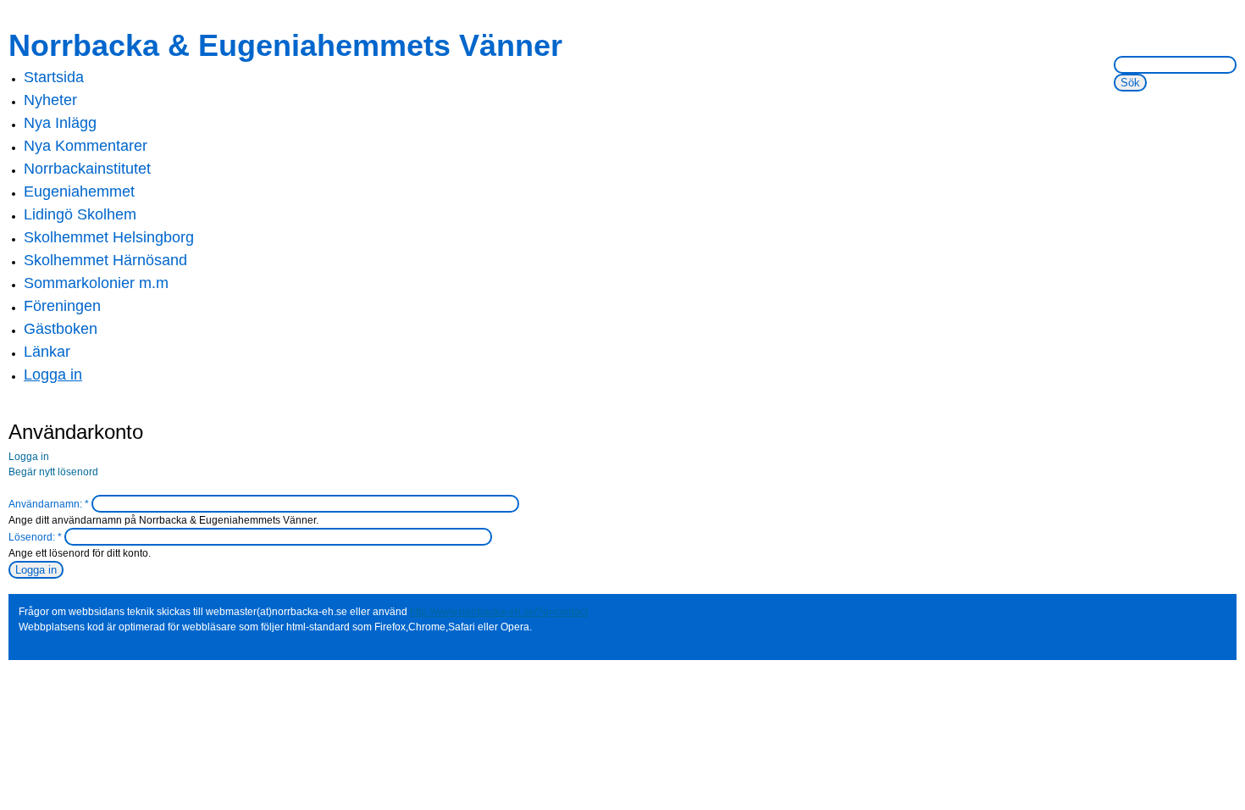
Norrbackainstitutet (87, 168)
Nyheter (50, 100)
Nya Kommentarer (85, 145)
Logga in (53, 374)
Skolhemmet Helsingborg (109, 237)
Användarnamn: (48, 504)
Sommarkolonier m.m (96, 283)
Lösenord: (35, 537)
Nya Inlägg (60, 122)
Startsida (54, 77)
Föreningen (62, 305)
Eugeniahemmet (79, 191)
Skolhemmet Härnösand (105, 260)
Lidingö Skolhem (80, 214)
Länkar (47, 351)
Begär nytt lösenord (53, 472)
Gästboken (60, 328)
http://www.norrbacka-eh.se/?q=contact (499, 612)
